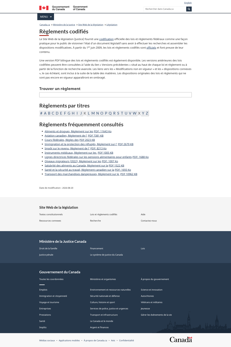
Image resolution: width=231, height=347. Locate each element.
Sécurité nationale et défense (105, 296)
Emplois (43, 289)
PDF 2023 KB (87, 140)
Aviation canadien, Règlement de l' (66, 135)
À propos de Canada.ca (95, 340)
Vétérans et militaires (151, 302)
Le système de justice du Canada (106, 254)
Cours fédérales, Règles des (62, 140)
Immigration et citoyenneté (53, 296)
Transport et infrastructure (104, 314)
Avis (113, 340)
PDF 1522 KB (116, 165)
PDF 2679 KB (125, 144)
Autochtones (147, 296)
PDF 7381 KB (95, 135)
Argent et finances (99, 327)
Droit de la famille (48, 248)
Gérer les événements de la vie (156, 314)
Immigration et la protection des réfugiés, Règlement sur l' (81, 144)
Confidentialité (126, 340)
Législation (111, 24)
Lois (143, 248)
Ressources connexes (50, 220)
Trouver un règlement (59, 88)
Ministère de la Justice (64, 24)
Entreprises (45, 308)
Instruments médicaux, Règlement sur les (71, 152)
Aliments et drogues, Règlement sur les (69, 131)
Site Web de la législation (90, 24)
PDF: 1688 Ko (140, 157)
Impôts (43, 327)
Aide (143, 214)
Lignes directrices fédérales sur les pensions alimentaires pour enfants (88, 157)
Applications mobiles (69, 340)
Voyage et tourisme (49, 302)
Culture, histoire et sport (102, 302)
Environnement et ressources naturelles (110, 289)
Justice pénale (46, 254)
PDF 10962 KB (128, 174)
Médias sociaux (47, 340)
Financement (96, 248)
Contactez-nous (149, 220)
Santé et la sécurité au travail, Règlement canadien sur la (79, 170)
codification (106, 39)
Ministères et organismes (103, 279)
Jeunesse (145, 308)
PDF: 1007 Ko (110, 161)
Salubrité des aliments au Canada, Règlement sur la (76, 165)
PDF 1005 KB (105, 152)
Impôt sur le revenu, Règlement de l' (67, 148)
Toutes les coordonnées (51, 279)
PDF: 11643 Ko (102, 131)
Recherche (95, 220)
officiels (151, 47)
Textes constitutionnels (51, 214)
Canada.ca (45, 24)
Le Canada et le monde (101, 321)
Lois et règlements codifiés (103, 214)
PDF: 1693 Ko (123, 170)
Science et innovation (151, 289)
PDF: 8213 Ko (98, 148)
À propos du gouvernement (155, 279)
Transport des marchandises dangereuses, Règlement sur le (82, 174)
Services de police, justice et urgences (109, 308)
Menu (47, 16)
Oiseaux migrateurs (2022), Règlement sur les (73, 161)
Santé (42, 321)
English (188, 2)
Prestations (45, 314)
